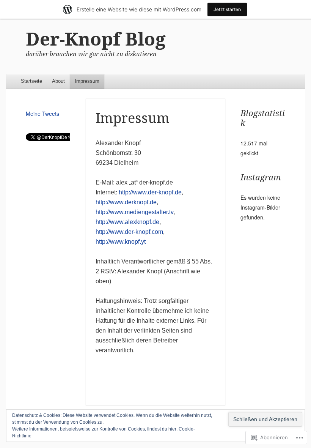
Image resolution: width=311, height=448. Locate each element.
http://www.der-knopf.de (150, 192)
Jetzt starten (227, 9)
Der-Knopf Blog (96, 39)
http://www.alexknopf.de (127, 222)
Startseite (31, 81)
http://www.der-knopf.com (129, 232)
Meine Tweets (42, 113)
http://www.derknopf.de (126, 202)
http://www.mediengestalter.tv (134, 212)
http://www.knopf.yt (121, 241)
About (58, 81)
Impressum (87, 81)
